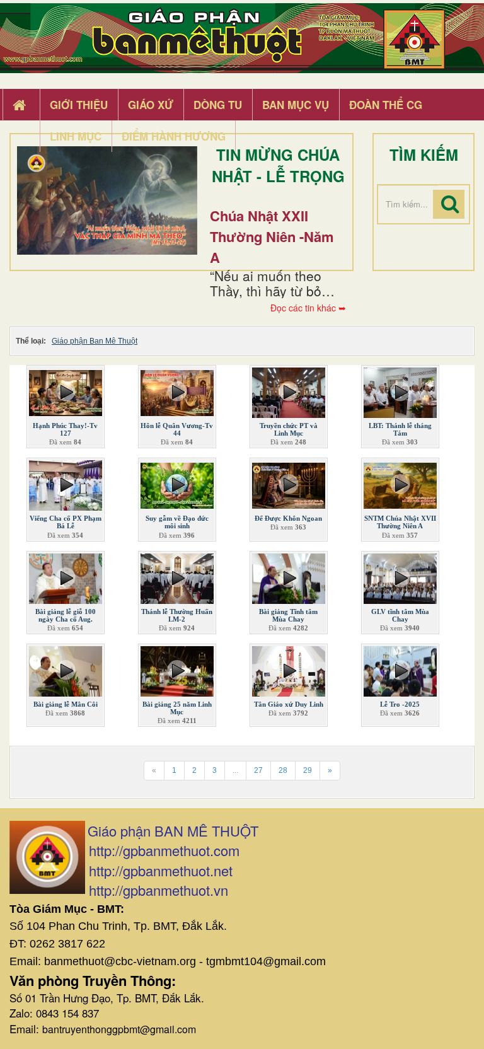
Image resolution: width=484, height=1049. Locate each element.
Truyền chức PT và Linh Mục (289, 429)
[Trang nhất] (21, 105)
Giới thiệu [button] (79, 104)
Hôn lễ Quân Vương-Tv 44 (177, 429)
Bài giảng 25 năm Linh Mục (177, 708)
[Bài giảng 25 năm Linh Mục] (177, 668)
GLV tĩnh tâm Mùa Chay (400, 615)
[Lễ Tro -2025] (400, 668)
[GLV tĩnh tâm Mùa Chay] (400, 575)
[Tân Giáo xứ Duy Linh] (288, 668)
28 (283, 770)
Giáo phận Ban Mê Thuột (94, 341)
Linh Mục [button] (75, 136)
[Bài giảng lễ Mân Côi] (65, 668)
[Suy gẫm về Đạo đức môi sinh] (177, 483)
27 (258, 770)
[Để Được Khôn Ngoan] (288, 483)
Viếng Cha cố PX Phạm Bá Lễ (65, 522)
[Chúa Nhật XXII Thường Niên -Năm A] (107, 200)
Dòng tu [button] (217, 104)
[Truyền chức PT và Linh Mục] (288, 390)
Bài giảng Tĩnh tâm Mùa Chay (288, 615)
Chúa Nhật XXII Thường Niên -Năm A (272, 236)
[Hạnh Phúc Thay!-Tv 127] (65, 390)
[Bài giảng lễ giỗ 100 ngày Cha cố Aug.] (65, 575)
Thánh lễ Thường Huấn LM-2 (176, 615)
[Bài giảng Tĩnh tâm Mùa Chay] (288, 575)
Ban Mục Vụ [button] (295, 104)
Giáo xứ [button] (150, 104)
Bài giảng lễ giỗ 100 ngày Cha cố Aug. (65, 615)
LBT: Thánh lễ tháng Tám (400, 429)
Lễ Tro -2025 (400, 704)
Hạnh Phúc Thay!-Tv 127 (65, 429)
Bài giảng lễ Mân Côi (65, 704)
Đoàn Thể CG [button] (385, 104)
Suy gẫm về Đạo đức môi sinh (177, 522)
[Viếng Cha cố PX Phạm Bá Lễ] (65, 483)
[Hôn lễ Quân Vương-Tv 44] (177, 390)
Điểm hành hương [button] (174, 136)
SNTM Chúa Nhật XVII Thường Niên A (400, 522)
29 (307, 770)
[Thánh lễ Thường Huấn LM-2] (177, 575)
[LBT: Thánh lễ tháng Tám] (400, 390)
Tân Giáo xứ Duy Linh (288, 704)
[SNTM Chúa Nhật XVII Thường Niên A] (400, 483)
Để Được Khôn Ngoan (288, 518)
